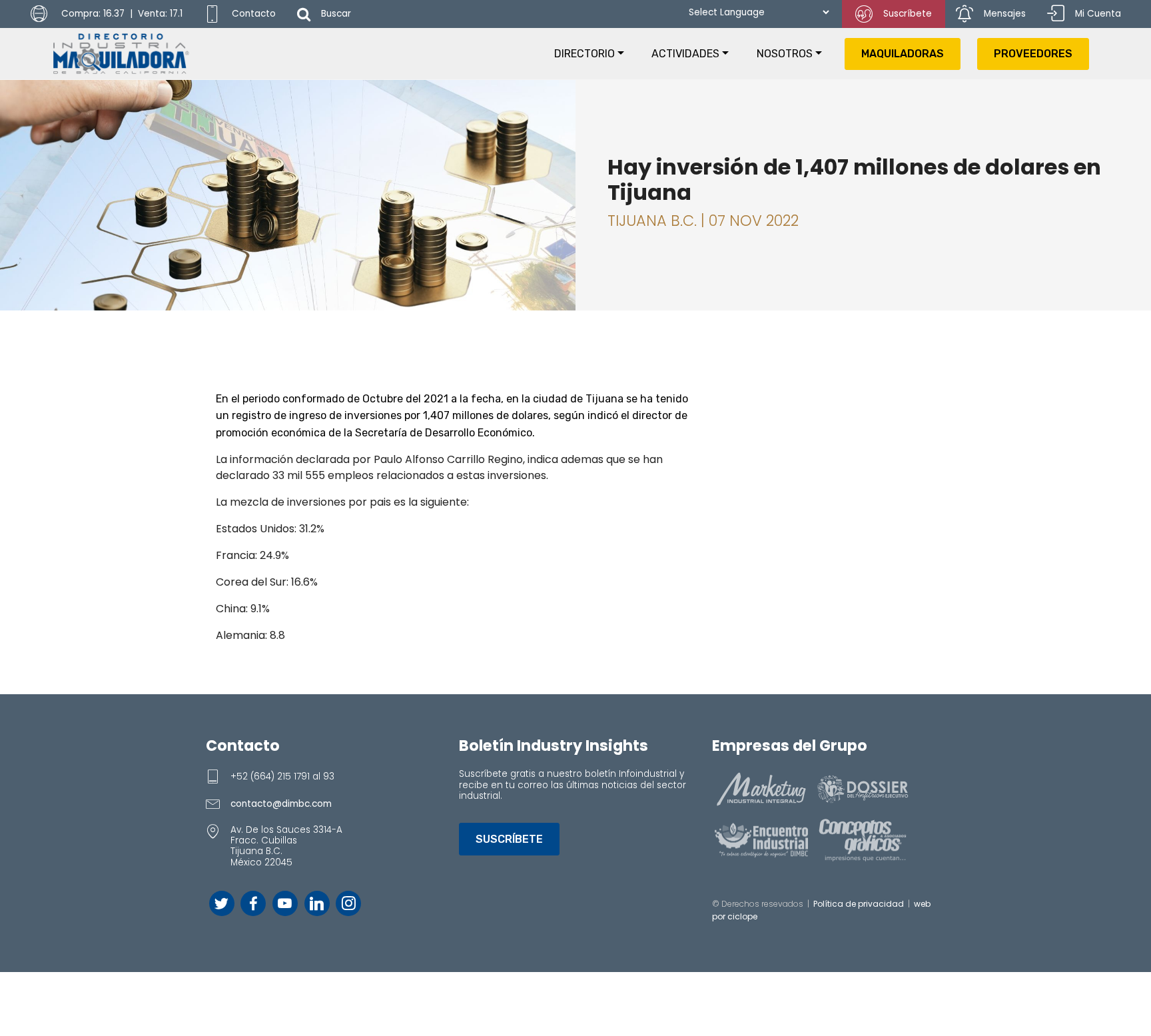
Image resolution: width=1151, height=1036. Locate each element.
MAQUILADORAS (902, 53)
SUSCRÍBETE (509, 839)
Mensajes (1005, 13)
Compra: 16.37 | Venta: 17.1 (121, 13)
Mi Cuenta (1098, 13)
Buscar (336, 13)
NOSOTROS (785, 53)
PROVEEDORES (1033, 53)
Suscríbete (907, 13)
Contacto (254, 13)
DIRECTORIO (584, 53)
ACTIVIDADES (685, 53)
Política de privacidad (858, 903)
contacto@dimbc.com (281, 803)
